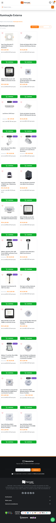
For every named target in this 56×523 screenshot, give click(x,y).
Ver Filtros (34, 26)
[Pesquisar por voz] (2, 7)
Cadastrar (35, 470)
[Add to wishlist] (2, 33)
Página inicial (3, 21)
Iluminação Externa (17, 21)
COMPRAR (10, 62)
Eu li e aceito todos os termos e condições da (28, 473)
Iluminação (9, 21)
